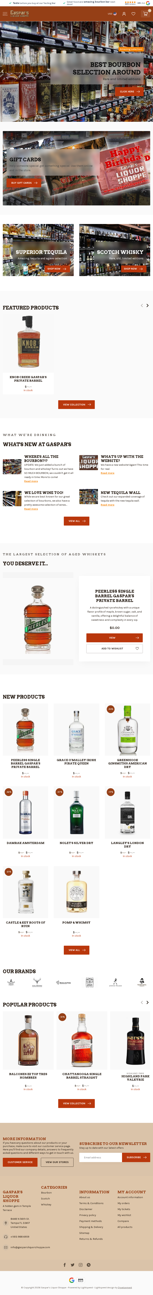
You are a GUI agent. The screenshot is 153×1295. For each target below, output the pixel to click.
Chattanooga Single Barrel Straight (82, 1075)
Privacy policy (87, 1215)
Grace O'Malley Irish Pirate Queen (76, 761)
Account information (130, 1197)
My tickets (124, 1209)
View (112, 637)
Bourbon (46, 1192)
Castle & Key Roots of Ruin (25, 924)
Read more (31, 481)
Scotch (45, 1198)
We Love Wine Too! (43, 493)
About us (84, 1197)
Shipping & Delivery (91, 1227)
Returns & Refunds (91, 1239)
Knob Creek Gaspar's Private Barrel (28, 379)
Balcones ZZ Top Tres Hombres (28, 1075)
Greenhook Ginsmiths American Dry (127, 763)
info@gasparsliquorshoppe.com (30, 1247)
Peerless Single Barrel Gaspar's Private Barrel (25, 763)
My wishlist (124, 1215)
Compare (123, 1221)
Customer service (20, 1162)
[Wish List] (133, 13)
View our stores (57, 1162)
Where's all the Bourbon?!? (41, 459)
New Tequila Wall (120, 493)
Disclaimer (85, 1209)
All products (125, 1227)
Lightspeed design (105, 1287)
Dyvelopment (125, 1287)
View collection (74, 404)
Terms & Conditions (91, 1203)
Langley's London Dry (127, 844)
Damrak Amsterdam (25, 843)
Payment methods (90, 1221)
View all (74, 521)
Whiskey (46, 1204)
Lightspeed (87, 1287)
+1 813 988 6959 (20, 1236)
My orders (124, 1203)
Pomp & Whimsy (76, 922)
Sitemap (84, 1233)
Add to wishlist (112, 648)
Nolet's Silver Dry (76, 843)
